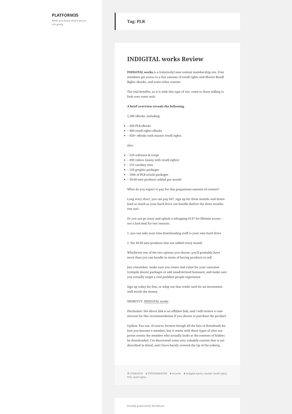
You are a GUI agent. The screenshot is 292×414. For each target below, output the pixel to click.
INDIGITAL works (156, 301)
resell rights (139, 377)
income (176, 373)
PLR (129, 377)
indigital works (194, 373)
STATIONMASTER (157, 373)
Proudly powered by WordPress (145, 406)
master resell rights (215, 373)
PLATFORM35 (65, 15)
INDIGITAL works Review (165, 59)
